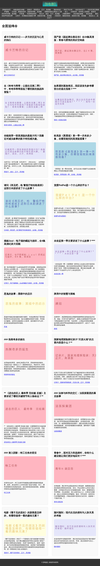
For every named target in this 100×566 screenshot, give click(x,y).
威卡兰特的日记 (9, 75)
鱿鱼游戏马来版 (18, 9)
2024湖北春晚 (78, 14)
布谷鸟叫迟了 (80, 9)
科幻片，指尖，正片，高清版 (49, 14)
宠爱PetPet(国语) (60, 216)
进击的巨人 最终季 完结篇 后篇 (14, 442)
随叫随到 (57, 546)
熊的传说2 (57, 9)
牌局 (55, 329)
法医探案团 (58, 431)
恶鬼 (5, 327)
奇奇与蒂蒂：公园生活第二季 (14, 125)
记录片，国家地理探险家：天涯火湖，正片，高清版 (72, 382)
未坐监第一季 (58, 274)
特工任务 (7, 492)
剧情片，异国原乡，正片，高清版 (39, 9)
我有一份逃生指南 (60, 120)
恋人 (66, 12)
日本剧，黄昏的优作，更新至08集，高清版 (27, 12)
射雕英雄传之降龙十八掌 (53, 12)
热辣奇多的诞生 (9, 374)
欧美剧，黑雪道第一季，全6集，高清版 (67, 174)
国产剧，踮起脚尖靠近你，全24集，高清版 (69, 75)
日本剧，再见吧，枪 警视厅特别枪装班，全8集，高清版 (23, 230)
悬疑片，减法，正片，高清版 (14, 172)
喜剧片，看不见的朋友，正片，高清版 (17, 553)
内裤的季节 (66, 14)
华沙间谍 (89, 14)
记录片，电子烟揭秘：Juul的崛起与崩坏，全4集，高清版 (24, 283)
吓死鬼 (21, 14)
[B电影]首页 (6, 9)
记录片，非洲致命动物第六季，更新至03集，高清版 (34, 16)
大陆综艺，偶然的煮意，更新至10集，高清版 (70, 16)
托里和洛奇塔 (31, 14)
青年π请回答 (58, 502)
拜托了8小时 (68, 9)
